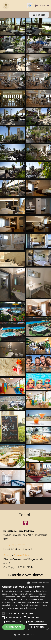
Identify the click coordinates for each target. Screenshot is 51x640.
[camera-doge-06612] (12, 206)
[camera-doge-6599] (38, 224)
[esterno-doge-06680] (12, 152)
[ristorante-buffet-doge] (38, 472)
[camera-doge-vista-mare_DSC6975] (38, 241)
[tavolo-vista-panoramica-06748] (12, 26)
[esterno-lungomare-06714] (12, 116)
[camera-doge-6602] (12, 224)
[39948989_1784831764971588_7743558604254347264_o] (38, 418)
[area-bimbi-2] (12, 386)
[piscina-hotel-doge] (12, 331)
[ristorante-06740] (38, 80)
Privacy (7, 555)
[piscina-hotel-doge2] (38, 326)
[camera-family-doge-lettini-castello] (12, 478)
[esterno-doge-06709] (38, 116)
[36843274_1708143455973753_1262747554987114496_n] (12, 426)
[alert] (25, 609)
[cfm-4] (12, 349)
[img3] (38, 363)
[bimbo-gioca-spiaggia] (12, 367)
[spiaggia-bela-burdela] (12, 403)
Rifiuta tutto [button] (38, 627)
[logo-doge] (5, 5)
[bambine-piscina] (38, 381)
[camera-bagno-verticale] (12, 284)
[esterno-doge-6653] (38, 170)
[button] (42, 5)
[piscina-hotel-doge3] (12, 311)
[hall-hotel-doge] (38, 345)
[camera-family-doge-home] (38, 490)
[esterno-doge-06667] (12, 170)
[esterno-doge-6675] (38, 152)
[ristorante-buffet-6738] (12, 80)
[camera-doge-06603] (38, 206)
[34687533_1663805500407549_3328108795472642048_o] (38, 453)
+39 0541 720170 (16, 545)
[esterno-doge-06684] (12, 134)
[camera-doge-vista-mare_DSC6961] (38, 258)
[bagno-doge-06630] (12, 242)
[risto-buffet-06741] (38, 98)
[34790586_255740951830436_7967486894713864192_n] (12, 456)
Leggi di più (31, 608)
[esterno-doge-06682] (38, 134)
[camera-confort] (38, 307)
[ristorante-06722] (12, 98)
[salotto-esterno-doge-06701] (12, 44)
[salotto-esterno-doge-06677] (38, 62)
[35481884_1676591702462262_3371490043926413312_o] (38, 435)
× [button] (40, 583)
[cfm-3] (12, 259)
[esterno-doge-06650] (12, 188)
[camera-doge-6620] (38, 188)
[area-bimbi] (38, 399)
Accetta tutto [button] (13, 627)
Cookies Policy (21, 555)
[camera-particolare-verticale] (38, 283)
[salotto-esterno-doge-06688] (38, 44)
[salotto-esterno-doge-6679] (12, 62)
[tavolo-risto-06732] (38, 26)
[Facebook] (29, 5)
